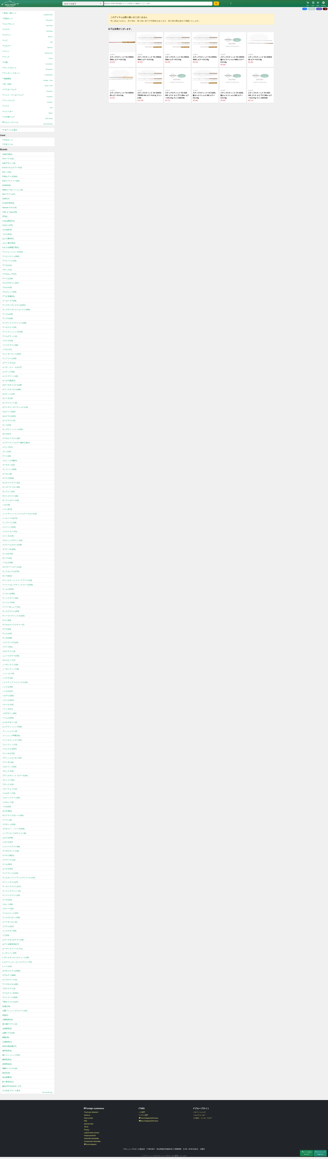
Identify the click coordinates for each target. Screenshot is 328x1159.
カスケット (8, 394)
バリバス (8, 700)
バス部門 (142, 1112)
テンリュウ (8, 602)
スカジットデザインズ (12, 540)
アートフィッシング (12, 332)
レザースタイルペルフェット (15, 957)
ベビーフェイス (9, 789)
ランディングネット (28, 74)
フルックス (8, 771)
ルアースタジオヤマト (13, 940)
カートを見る (307, 1153)
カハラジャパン (9, 403)
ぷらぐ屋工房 (8, 243)
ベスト (28, 106)
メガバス (7, 842)
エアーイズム (8, 363)
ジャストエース (9, 531)
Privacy (86, 1130)
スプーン (28, 35)
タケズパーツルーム (12, 567)
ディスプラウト (10, 611)
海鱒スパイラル (9, 1068)
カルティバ (8, 412)
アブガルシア (9, 274)
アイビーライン (10, 256)
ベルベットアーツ (11, 798)
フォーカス (8, 753)
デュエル (7, 633)
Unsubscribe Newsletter (92, 1141)
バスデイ (8, 696)
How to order (88, 1118)
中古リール (8, 144)
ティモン (8, 594)
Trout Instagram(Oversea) (149, 1118)
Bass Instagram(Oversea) (149, 1121)
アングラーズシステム (14, 305)
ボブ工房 (7, 811)
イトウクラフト (10, 345)
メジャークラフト (11, 846)
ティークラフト (10, 598)
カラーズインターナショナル (15, 407)
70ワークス (8, 159)
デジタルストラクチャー (13, 625)
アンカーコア (9, 301)
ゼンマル (7, 558)
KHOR (6, 185)
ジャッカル (8, 536)
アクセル (7, 265)
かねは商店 (8, 221)
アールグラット (9, 336)
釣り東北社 (8, 1082)
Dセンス (6, 172)
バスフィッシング (199, 1112)
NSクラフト (8, 194)
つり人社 (7, 234)
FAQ (85, 1121)
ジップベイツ (9, 522)
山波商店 (7, 1028)
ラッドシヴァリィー (11, 891)
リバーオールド (9, 922)
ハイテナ (7, 678)
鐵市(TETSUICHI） (11, 1086)
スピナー (28, 46)
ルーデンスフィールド (12, 949)
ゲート (6, 456)
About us (87, 1115)
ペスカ (6, 806)
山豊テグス (8, 1033)
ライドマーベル (10, 873)
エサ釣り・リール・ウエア (202, 1118)
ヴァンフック (9, 997)
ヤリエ (7, 864)
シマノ (7, 509)
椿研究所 (7, 1059)
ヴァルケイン (10, 993)
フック (28, 57)
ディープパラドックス (13, 616)
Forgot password (90, 1135)
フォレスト (9, 749)
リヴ (5, 935)
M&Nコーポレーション (12, 190)
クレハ (6, 451)
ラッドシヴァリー (11, 895)
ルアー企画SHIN (10, 944)
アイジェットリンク (12, 252)
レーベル (7, 966)
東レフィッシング (11, 1055)
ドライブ (7, 647)
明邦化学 (7, 1051)
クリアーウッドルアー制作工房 (16, 443)
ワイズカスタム (10, 984)
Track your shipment (91, 1112)
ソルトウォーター (199, 1115)
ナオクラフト (8, 651)
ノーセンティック (10, 669)
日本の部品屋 (9, 1046)
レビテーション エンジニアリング (17, 962)
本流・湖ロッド (28, 14)
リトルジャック (10, 913)
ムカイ (7, 838)
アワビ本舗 (8, 296)
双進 (5, 1015)
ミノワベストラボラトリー (14, 833)
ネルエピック (8, 660)
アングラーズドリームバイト (16, 310)
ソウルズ (7, 562)
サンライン (8, 491)
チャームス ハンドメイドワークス (17, 580)
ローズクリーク (9, 980)
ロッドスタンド (28, 68)
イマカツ (7, 349)
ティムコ (8, 589)
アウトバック (9, 261)
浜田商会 (7, 1064)
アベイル (7, 278)
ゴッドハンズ (9, 469)
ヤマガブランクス (10, 851)
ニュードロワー (10, 656)
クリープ (7, 447)
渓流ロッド (28, 19)
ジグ (28, 41)
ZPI (4, 216)
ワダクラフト (8, 988)
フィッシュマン (9, 731)
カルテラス (9, 416)
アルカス (7, 287)
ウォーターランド (11, 354)
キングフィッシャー (12, 429)
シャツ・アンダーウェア (28, 95)
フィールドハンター (12, 740)
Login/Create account (91, 1133)
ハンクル (7, 687)
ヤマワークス (8, 860)
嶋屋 (5, 1037)
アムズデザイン (10, 283)
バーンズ (7, 709)
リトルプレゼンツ (11, 917)
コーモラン (8, 465)
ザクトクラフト (10, 496)
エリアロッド (28, 24)
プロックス (8, 784)
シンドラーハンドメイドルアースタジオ (19, 514)
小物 (28, 63)
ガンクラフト (8, 420)
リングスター (9, 931)
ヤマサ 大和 (8, 855)
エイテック (8, 372)
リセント (7, 904)
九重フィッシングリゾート (14, 1011)
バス (304, 9)
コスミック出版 (9, 460)
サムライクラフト (11, 483)
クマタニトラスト (11, 438)
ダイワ (7, 576)
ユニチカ (7, 869)
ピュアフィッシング (12, 727)
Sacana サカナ (9, 207)
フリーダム (8, 762)
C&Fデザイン (8, 163)
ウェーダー (28, 112)
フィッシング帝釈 (11, 735)
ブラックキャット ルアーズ (15, 775)
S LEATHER (8, 203)
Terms (86, 1127)
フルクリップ (9, 767)
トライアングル (10, 642)
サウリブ (8, 478)
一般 (325, 9)
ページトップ (321, 1153)
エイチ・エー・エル (12, 367)
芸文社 (6, 1073)
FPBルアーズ (9, 176)
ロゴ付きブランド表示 (27, 1091)
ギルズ (6, 434)
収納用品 (28, 79)
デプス (6, 629)
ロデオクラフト (11, 971)
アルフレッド (9, 292)
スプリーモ (9, 549)
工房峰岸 (7, 1042)
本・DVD (28, 85)
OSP (5, 199)
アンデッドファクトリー (14, 323)
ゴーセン (7, 474)
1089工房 (7, 154)
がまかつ (7, 225)
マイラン (7, 820)
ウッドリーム (9, 358)
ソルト (319, 9)
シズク (6, 505)
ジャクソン (9, 527)
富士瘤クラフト (9, 1024)
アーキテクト (9, 327)
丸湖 (6, 1006)
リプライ (8, 926)
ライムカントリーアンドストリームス (18, 878)
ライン (28, 52)
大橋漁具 (7, 1019)
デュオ (7, 638)
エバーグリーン (10, 376)
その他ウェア (28, 117)
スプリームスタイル (12, 545)
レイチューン (9, 953)
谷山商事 (7, 1077)
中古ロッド (8, 140)
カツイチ (7, 398)
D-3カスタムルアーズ (12, 167)
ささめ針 (7, 230)
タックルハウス (10, 571)
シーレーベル (9, 518)
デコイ (6, 620)
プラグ (28, 30)
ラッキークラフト (11, 886)
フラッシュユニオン (12, 758)
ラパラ (7, 900)
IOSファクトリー (10, 181)
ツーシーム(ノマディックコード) (17, 585)
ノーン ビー (8, 673)
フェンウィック (9, 744)
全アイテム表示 (10, 130)
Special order (88, 1124)
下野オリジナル (10, 1002)
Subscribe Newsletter (91, 1138)
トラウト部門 (143, 1115)
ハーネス (7, 691)
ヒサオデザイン (9, 722)
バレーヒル (8, 704)
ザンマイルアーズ (10, 500)
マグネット (8, 824)
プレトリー (8, 780)
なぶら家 (8, 238)
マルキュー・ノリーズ (13, 829)
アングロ (7, 318)
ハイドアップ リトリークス (15, 682)
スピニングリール (28, 123)
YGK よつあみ (9, 212)
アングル (7, 314)
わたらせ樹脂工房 (10, 247)
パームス (8, 718)
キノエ (6, 425)
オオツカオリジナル (12, 385)
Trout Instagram (91, 1144)
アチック (7, 270)
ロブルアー (9, 975)
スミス (7, 554)
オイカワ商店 (8, 381)
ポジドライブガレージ (13, 815)
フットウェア (28, 101)
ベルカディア (8, 793)
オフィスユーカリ (11, 389)
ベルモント (8, 802)
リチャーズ (8, 909)
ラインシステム (10, 882)
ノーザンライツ (10, 665)
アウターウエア (28, 90)
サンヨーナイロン (11, 487)
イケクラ (7, 341)
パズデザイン (9, 713)
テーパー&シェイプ (11, 607)
